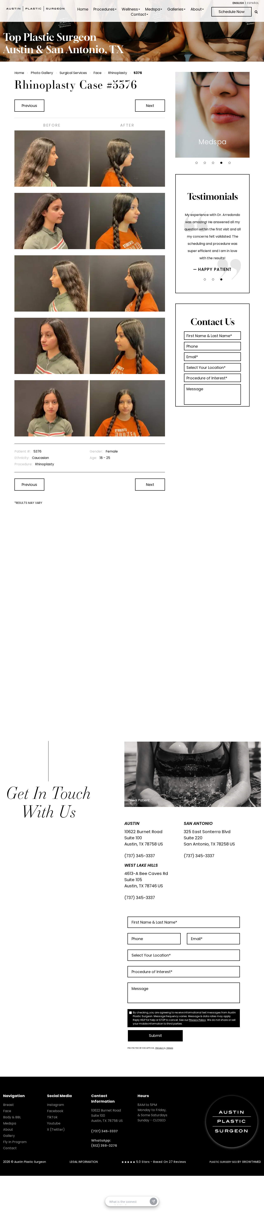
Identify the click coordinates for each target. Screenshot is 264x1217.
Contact (138, 14)
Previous (29, 105)
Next (150, 105)
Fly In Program (15, 1142)
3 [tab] (213, 163)
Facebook (55, 1111)
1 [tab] (197, 163)
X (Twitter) (56, 1129)
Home (82, 9)
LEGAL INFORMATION (84, 1162)
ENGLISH (238, 3)
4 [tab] (221, 163)
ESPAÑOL (253, 3)
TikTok (52, 1117)
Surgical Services (73, 72)
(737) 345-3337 (139, 856)
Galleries (175, 9)
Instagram (55, 1104)
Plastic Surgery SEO (223, 1162)
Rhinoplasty (117, 72)
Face (97, 72)
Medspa (152, 9)
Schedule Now (232, 11)
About (196, 9)
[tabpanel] (212, 115)
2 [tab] (205, 163)
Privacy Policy (197, 1020)
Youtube (53, 1123)
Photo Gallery (42, 72)
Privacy (159, 1048)
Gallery (9, 1135)
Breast (8, 1104)
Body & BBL (12, 1117)
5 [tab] (230, 163)
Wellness (130, 9)
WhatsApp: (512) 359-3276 (104, 1143)
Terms (169, 1048)
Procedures (103, 9)
